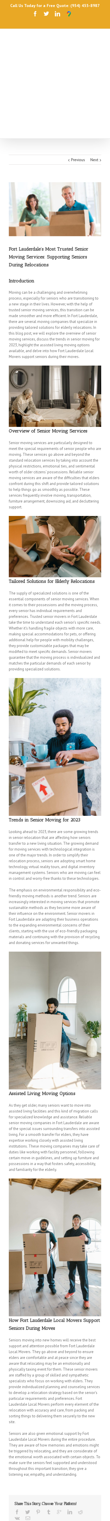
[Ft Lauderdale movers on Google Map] (69, 14)
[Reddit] (80, 1433)
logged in (37, 1481)
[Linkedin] (57, 13)
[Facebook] (35, 13)
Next (94, 81)
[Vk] (17, 1439)
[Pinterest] (38, 1433)
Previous (78, 81)
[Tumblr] (48, 1433)
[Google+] (59, 1433)
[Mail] (28, 1439)
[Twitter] (46, 13)
